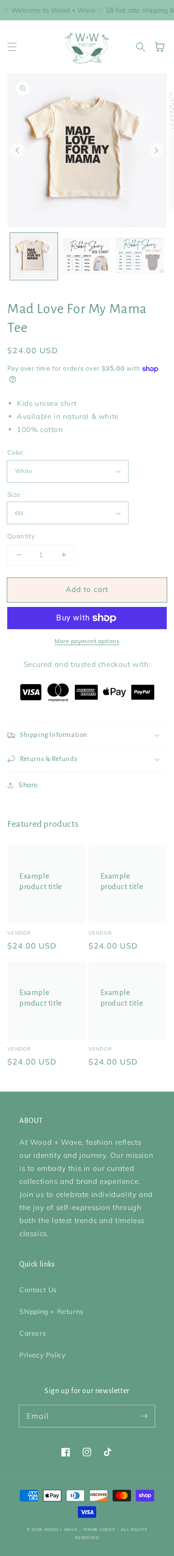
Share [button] (28, 784)
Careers (32, 1333)
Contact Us (38, 1289)
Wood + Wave (61, 1529)
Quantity (21, 536)
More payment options (87, 641)
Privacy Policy (42, 1355)
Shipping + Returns (51, 1311)
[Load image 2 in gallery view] (87, 256)
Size (13, 494)
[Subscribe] (144, 1415)
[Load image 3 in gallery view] (140, 256)
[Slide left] (17, 150)
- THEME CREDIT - (100, 1529)
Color (15, 452)
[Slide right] (156, 150)
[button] (12, 47)
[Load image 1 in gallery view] (34, 256)
